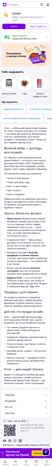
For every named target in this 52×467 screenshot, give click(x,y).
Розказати (39, 453)
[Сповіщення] (47, 4)
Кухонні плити (9, 93)
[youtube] (4, 440)
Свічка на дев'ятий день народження (21, 118)
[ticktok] (20, 440)
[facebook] (10, 440)
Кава (24, 93)
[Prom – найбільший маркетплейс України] (4, 4)
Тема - (14, 421)
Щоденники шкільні (13, 109)
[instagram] (15, 440)
